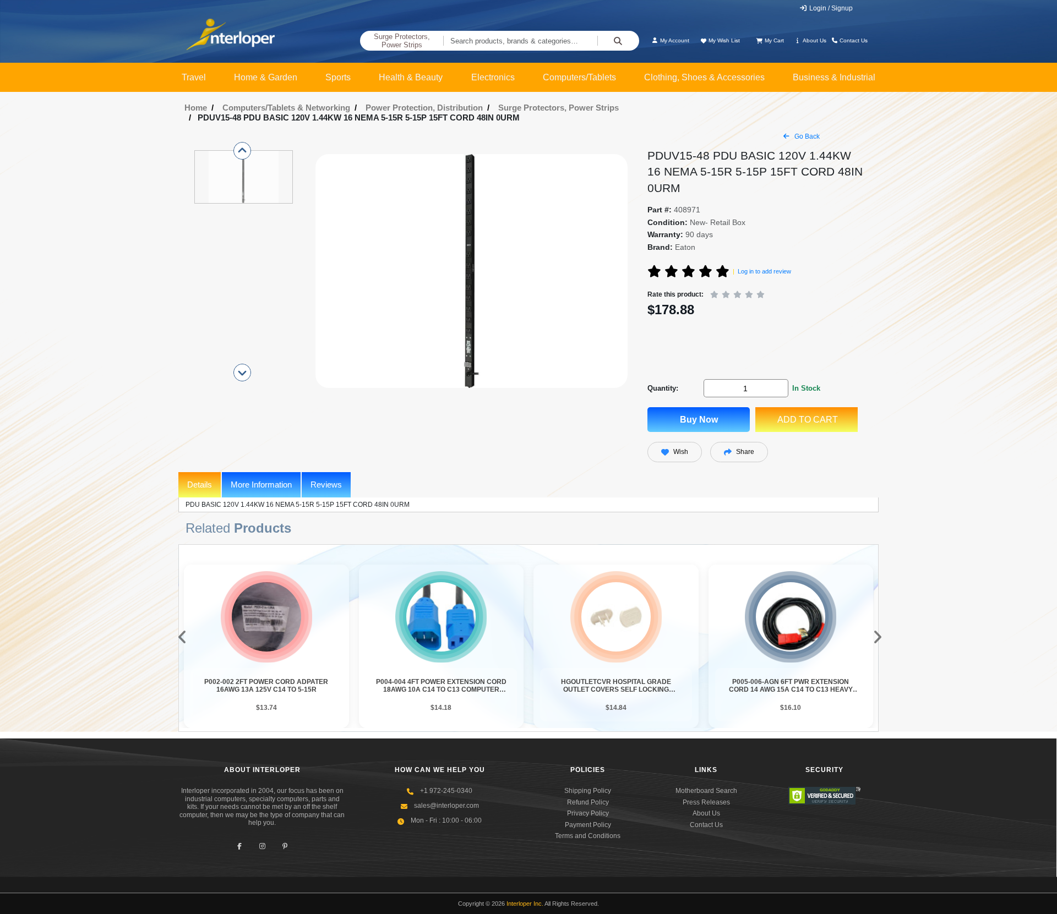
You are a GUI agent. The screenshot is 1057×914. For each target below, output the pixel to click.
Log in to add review (764, 271)
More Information (261, 484)
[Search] (618, 41)
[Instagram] (262, 846)
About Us (814, 40)
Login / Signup (830, 8)
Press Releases (706, 802)
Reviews (326, 484)
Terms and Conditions (587, 836)
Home (195, 107)
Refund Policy (588, 802)
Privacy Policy (588, 813)
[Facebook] (239, 846)
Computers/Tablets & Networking (286, 107)
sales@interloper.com (446, 805)
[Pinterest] (285, 846)
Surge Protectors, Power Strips (402, 41)
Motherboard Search (706, 791)
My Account (673, 40)
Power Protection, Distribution (424, 107)
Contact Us (853, 40)
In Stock (806, 388)
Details (199, 484)
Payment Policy (588, 825)
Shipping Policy (587, 791)
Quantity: (662, 388)
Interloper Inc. (524, 903)
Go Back (806, 136)
